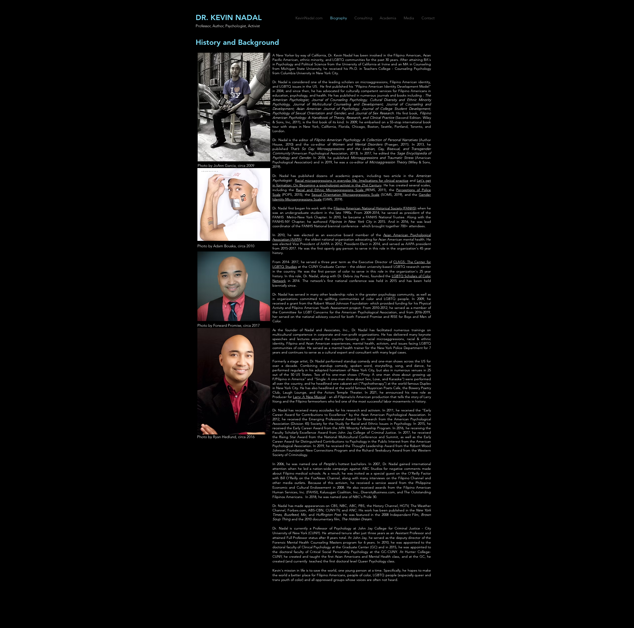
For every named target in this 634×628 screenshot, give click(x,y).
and (312, 514)
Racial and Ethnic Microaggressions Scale (331, 190)
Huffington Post (328, 514)
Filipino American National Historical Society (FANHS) (375, 208)
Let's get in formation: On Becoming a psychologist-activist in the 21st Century (351, 182)
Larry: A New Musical (309, 397)
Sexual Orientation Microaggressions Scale (345, 194)
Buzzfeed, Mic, (296, 514)
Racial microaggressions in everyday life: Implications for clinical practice (351, 180)
